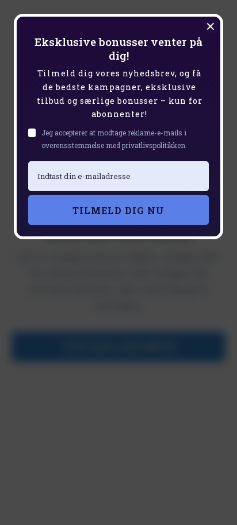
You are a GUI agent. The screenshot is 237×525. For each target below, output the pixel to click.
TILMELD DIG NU (118, 210)
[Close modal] (210, 26)
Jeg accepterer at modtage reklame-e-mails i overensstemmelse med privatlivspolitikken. (114, 139)
